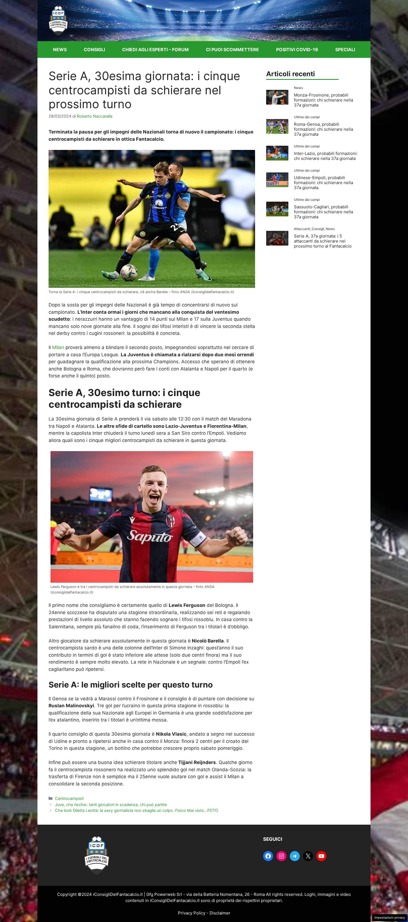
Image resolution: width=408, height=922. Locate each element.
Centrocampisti (69, 798)
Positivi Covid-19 (297, 49)
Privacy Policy (191, 913)
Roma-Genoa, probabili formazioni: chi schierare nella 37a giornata (323, 129)
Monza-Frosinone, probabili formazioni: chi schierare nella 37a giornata (323, 100)
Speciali (345, 49)
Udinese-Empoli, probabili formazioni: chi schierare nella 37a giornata (323, 182)
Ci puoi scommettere (232, 49)
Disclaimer (220, 913)
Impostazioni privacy (389, 917)
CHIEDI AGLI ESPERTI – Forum (155, 49)
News (60, 49)
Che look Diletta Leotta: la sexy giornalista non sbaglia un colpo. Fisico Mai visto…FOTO (136, 810)
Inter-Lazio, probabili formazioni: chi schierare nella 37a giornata (325, 156)
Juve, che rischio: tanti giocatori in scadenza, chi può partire (111, 804)
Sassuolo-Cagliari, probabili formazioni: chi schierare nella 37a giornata (323, 211)
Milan (58, 347)
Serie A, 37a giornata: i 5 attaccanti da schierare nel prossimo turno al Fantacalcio (323, 241)
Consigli (94, 49)
